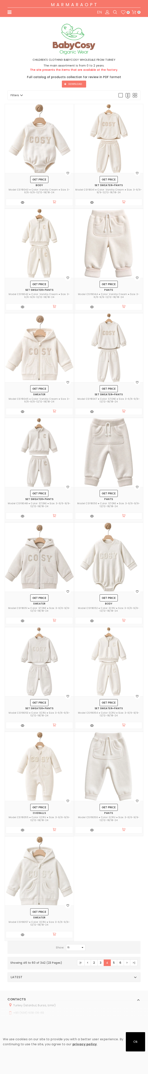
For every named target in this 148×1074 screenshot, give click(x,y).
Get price (39, 179)
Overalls (39, 813)
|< (81, 963)
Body (39, 185)
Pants (108, 290)
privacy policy (84, 1044)
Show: (60, 947)
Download (75, 84)
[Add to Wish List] (68, 173)
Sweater (39, 394)
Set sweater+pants (109, 185)
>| (134, 963)
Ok (135, 1041)
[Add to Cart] (56, 202)
